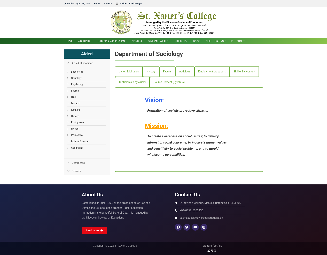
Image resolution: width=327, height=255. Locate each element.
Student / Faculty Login (130, 3)
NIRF (208, 41)
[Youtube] (195, 227)
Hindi (73, 97)
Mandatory (181, 41)
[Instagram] (203, 227)
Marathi (75, 103)
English (75, 90)
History (75, 116)
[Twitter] (186, 227)
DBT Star (220, 41)
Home (97, 3)
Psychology (77, 84)
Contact (108, 3)
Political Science (80, 141)
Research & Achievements (111, 41)
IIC (231, 41)
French (75, 128)
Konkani (75, 109)
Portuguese (77, 122)
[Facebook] (178, 227)
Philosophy (77, 135)
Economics (77, 71)
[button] (94, 230)
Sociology (76, 78)
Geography (77, 147)
